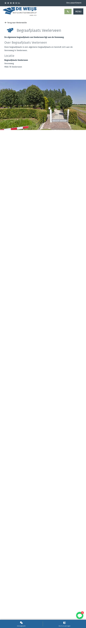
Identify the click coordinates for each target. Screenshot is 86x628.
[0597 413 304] (68, 11)
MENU (78, 11)
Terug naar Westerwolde (17, 23)
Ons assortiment (73, 3)
